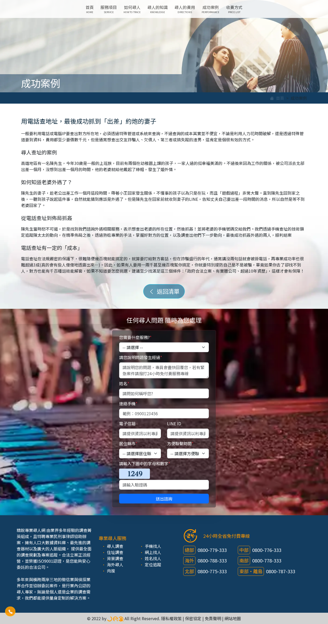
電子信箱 (127, 423)
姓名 (124, 383)
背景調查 (115, 558)
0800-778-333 (266, 560)
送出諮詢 (164, 499)
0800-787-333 (280, 571)
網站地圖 (232, 618)
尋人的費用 (185, 9)
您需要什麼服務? (135, 337)
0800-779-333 (212, 550)
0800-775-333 (212, 571)
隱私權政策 (171, 618)
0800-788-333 (212, 560)
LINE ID (174, 423)
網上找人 (153, 552)
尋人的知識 (157, 9)
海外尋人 (115, 564)
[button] (10, 611)
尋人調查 (115, 546)
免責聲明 (213, 618)
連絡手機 (128, 403)
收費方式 (234, 9)
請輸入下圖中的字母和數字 (144, 463)
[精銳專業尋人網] (115, 618)
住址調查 (115, 552)
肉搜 (111, 571)
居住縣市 (128, 443)
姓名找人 (153, 558)
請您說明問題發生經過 (140, 357)
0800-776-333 (266, 550)
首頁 (90, 9)
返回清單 (166, 291)
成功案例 (210, 9)
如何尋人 (132, 9)
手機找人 (153, 546)
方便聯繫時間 (180, 443)
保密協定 (193, 618)
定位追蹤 (153, 564)
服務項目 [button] (108, 9)
